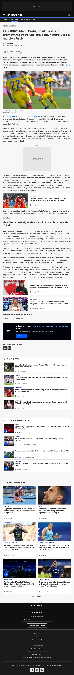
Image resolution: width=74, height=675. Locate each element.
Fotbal (5, 25)
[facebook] (32, 670)
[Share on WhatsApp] (9, 348)
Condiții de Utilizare (37, 649)
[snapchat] (42, 670)
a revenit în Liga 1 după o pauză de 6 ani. (25, 116)
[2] (35, 612)
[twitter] (37, 670)
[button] (4, 15)
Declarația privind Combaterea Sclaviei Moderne (37, 657)
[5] (41, 612)
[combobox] (37, 619)
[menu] (69, 15)
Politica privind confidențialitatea (37, 652)
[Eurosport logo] (14, 15)
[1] (32, 612)
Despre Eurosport (37, 637)
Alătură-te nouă (37, 640)
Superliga (12, 25)
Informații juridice (37, 654)
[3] (37, 612)
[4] (39, 612)
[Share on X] (5, 348)
